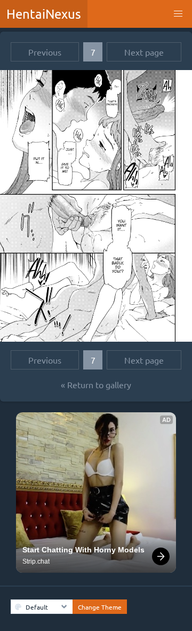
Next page (144, 52)
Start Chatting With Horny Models (83, 549)
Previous (44, 52)
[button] (178, 14)
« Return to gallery (96, 384)
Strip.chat (36, 561)
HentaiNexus (43, 13)
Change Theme (100, 607)
